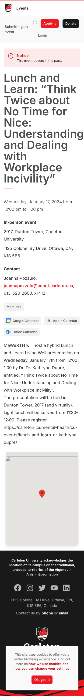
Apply (48, 23)
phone (48, 613)
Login (42, 35)
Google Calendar (25, 321)
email (63, 613)
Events (22, 8)
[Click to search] (35, 23)
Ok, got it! (42, 680)
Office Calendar (25, 332)
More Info (14, 307)
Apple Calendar (65, 321)
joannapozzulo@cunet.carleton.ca (38, 285)
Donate (70, 23)
